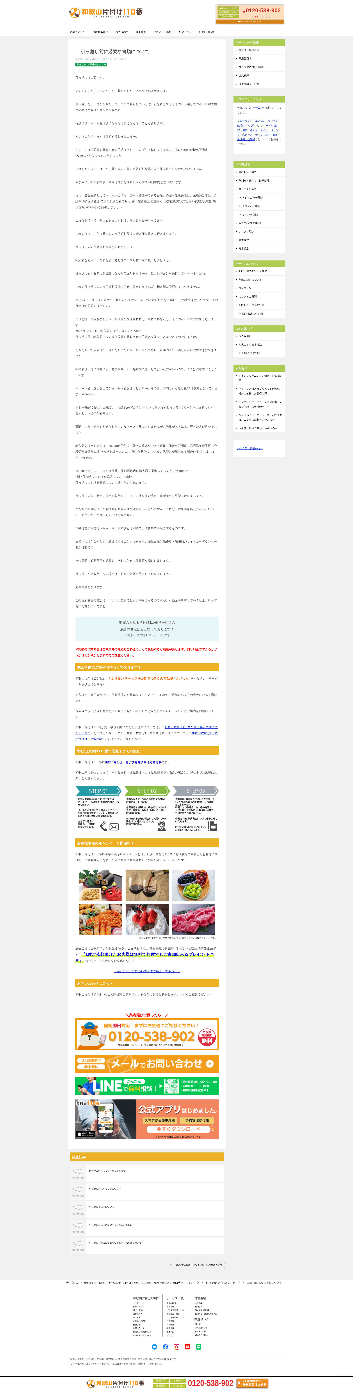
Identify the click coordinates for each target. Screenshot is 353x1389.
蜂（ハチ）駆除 (248, 189)
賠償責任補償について (142, 1332)
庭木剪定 (244, 248)
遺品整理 (244, 75)
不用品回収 (245, 58)
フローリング (245, 120)
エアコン (260, 120)
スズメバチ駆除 (251, 206)
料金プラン (185, 31)
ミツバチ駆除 (250, 214)
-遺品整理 (170, 1307)
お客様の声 (121, 31)
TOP (132, 1282)
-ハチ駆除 (170, 1325)
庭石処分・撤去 (248, 172)
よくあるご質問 (248, 296)
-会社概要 (198, 1303)
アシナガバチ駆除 (252, 197)
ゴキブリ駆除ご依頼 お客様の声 (258, 428)
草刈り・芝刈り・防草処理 (254, 180)
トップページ (138, 1303)
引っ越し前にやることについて (105, 1188)
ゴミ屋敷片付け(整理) (251, 67)
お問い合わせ (206, 31)
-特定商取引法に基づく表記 (206, 1314)
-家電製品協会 (200, 1331)
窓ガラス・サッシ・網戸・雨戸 (260, 134)
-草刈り (169, 1336)
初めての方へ (77, 31)
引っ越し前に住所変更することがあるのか (111, 1225)
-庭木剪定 (170, 1332)
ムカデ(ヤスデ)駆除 (250, 223)
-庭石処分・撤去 (173, 1314)
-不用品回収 (171, 1303)
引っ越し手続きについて (101, 1206)
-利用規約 (198, 1307)
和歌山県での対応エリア (253, 271)
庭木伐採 (244, 240)
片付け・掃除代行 (249, 50)
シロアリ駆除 (246, 231)
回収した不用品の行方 (251, 305)
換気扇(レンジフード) (259, 125)
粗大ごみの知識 (251, 353)
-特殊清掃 (170, 1321)
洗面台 (254, 130)
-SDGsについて (201, 1328)
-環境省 (198, 1324)
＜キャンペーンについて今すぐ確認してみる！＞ (147, 971)
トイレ (264, 130)
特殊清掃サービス (249, 84)
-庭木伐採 (170, 1328)
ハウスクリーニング (253, 107)
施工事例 (141, 31)
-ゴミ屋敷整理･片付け (175, 1310)
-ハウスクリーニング (174, 1317)
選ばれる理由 (100, 31)
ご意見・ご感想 (162, 31)
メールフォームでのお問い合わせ (251, 21)
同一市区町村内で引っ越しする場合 (107, 1170)
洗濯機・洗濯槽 (246, 139)
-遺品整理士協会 (201, 1335)
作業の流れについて (250, 279)
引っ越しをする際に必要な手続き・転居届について (115, 1243)
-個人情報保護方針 (202, 1310)
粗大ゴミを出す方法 (250, 344)
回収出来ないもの (252, 313)
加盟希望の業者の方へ (250, 448)
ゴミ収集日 (245, 336)
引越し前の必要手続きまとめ (91, 64)
